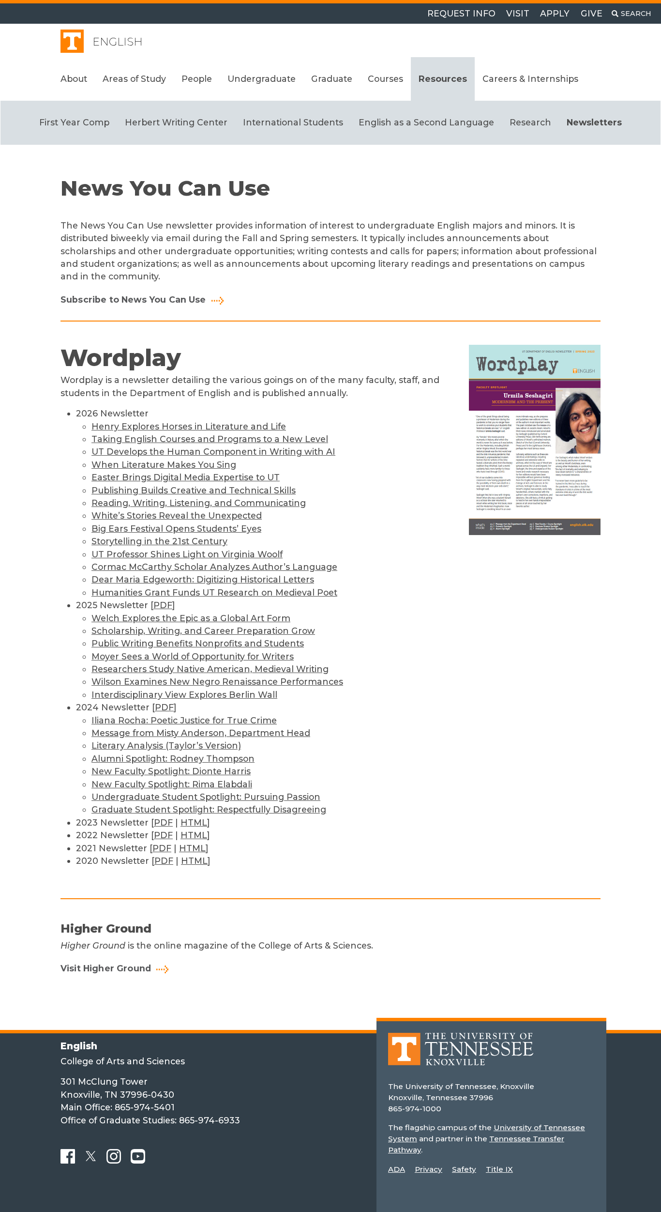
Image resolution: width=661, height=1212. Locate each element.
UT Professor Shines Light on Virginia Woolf (187, 554)
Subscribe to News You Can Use (133, 300)
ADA (396, 1169)
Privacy (428, 1169)
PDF (162, 605)
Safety (464, 1169)
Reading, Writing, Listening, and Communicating (198, 503)
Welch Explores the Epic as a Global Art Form (190, 618)
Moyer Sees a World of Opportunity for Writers (192, 656)
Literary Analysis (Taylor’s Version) (166, 745)
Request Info (461, 13)
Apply (555, 13)
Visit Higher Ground (105, 968)
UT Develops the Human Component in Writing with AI (213, 451)
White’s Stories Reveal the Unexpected (176, 515)
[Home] (460, 1056)
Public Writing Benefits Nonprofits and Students (197, 643)
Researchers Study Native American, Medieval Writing (210, 669)
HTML (193, 822)
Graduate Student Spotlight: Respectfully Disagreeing (208, 809)
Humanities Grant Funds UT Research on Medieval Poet (214, 592)
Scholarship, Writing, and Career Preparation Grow (203, 631)
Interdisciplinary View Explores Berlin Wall (184, 695)
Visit (517, 13)
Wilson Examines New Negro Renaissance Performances (217, 681)
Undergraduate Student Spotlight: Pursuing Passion (205, 797)
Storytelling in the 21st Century (159, 541)
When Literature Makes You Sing (163, 465)
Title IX (499, 1169)
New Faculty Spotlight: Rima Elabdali (171, 784)
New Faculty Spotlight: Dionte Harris (171, 771)
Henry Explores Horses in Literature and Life (188, 426)
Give (591, 13)
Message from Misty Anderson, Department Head (200, 733)
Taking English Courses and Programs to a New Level (209, 439)
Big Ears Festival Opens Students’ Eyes (176, 528)
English (117, 41)
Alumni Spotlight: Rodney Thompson (173, 758)
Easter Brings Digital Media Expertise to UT (185, 477)
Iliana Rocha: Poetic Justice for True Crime (184, 720)
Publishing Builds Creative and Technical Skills (193, 490)
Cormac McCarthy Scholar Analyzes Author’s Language (214, 567)
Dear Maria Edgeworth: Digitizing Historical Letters (202, 579)
